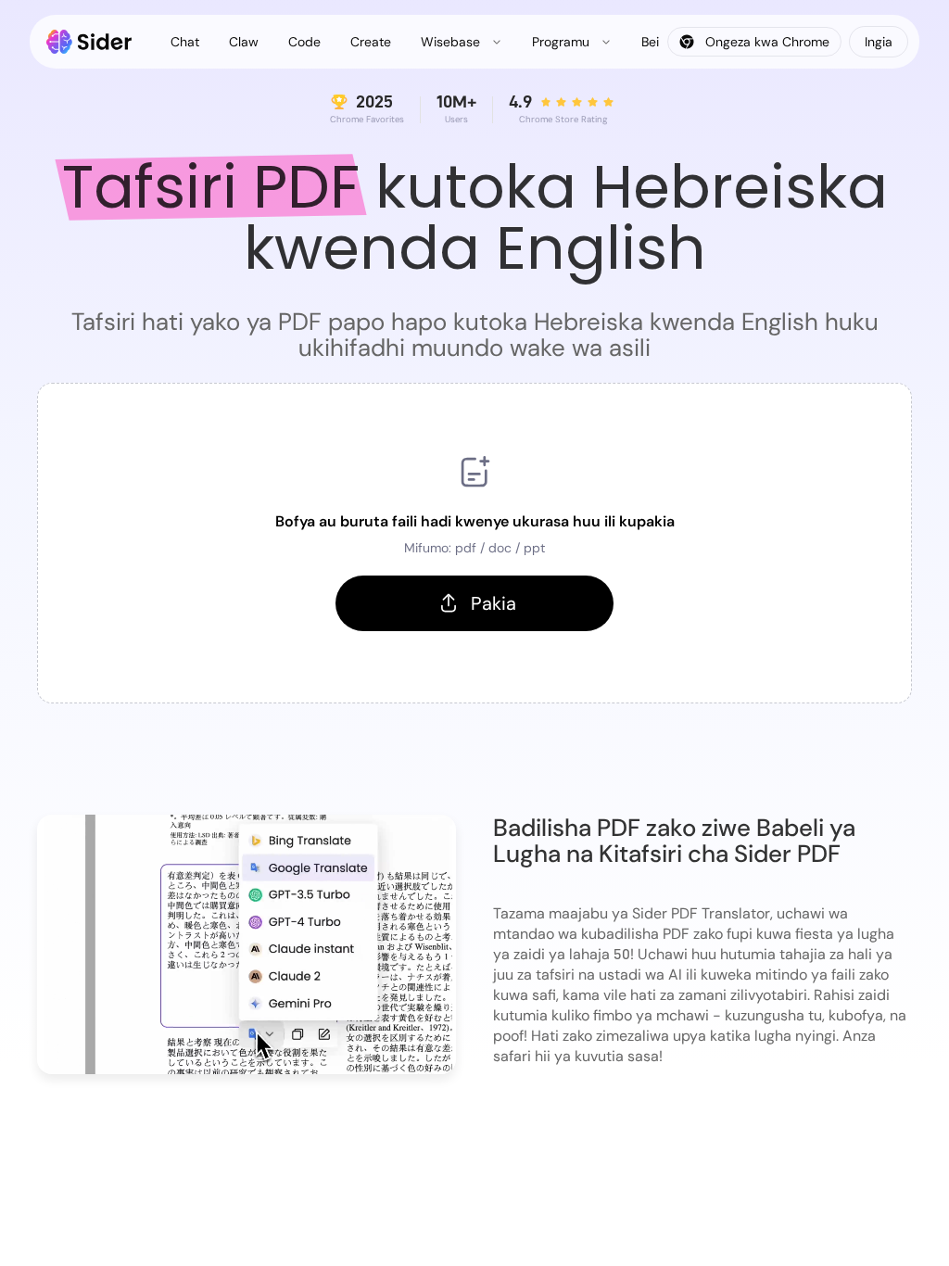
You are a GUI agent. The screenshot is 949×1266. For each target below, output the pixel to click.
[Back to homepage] (89, 42)
